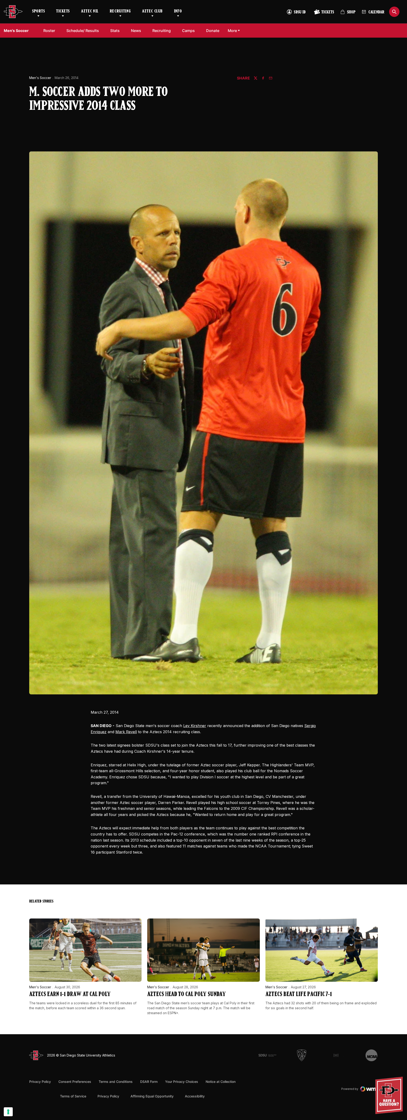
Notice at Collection (221, 1082)
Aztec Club (152, 11)
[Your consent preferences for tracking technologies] (8, 1111)
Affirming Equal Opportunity (152, 1096)
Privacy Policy (40, 1082)
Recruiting (120, 11)
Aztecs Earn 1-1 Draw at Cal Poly (69, 994)
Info (178, 11)
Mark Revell (126, 731)
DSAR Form (149, 1082)
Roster (49, 30)
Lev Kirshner (194, 725)
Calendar (376, 12)
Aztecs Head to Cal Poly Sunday (186, 994)
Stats (115, 30)
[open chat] (390, 1095)
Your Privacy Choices (181, 1082)
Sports (38, 11)
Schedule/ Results (82, 30)
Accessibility (195, 1096)
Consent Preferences (74, 1082)
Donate (212, 30)
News (136, 30)
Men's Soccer (40, 78)
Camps (188, 30)
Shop (347, 14)
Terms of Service (73, 1096)
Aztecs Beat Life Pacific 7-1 (298, 994)
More (232, 30)
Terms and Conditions (116, 1082)
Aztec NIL (89, 11)
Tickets (63, 11)
